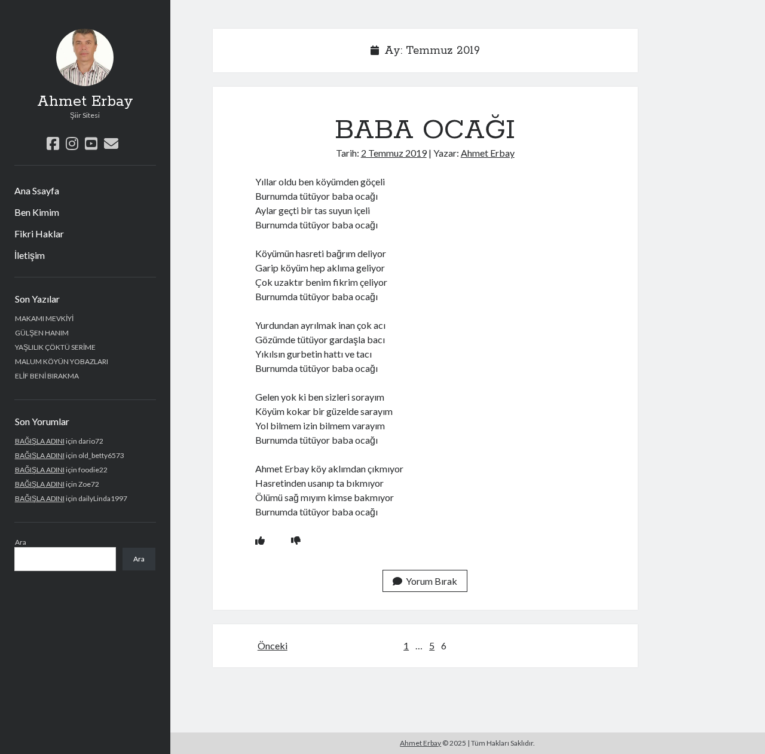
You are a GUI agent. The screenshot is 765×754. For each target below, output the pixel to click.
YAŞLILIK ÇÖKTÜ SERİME (55, 347)
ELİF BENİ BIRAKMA (47, 375)
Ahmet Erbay (85, 101)
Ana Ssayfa (36, 190)
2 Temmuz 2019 (394, 152)
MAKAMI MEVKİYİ (44, 318)
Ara (20, 542)
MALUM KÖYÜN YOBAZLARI (61, 361)
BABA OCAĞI (425, 130)
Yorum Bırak (431, 581)
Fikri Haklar (39, 233)
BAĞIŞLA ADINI (40, 440)
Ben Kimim (36, 212)
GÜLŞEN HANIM (42, 332)
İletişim (29, 255)
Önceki (272, 645)
